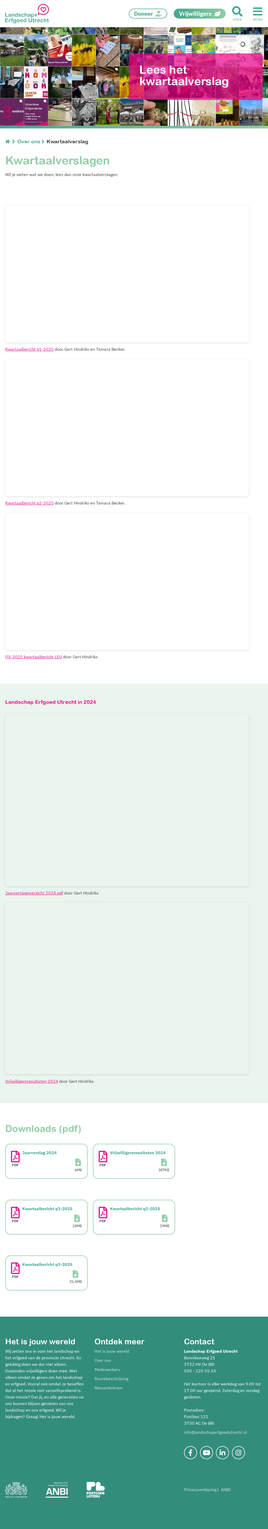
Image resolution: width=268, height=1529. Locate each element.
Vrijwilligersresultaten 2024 (31, 1081)
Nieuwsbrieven (108, 1387)
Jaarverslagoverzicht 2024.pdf (34, 893)
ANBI (226, 1489)
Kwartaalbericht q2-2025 (29, 503)
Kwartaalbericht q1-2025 (29, 349)
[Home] (8, 141)
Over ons (102, 1360)
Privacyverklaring (200, 1489)
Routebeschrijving (111, 1378)
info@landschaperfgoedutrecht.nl (215, 1432)
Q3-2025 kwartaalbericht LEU (33, 656)
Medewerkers (107, 1369)
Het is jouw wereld (111, 1351)
